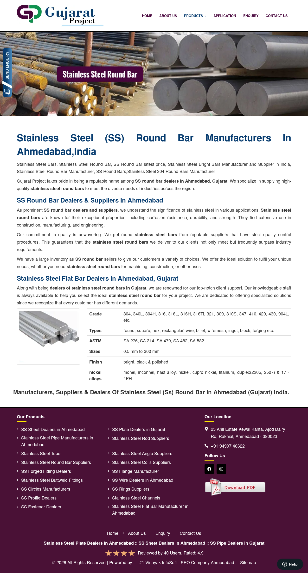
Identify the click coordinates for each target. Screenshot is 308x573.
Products (194, 15)
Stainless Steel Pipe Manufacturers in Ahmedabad (57, 440)
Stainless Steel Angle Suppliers (142, 453)
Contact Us (277, 15)
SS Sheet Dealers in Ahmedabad (53, 429)
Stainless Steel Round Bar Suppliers (56, 462)
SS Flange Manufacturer (135, 471)
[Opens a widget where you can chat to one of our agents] (290, 565)
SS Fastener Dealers (41, 506)
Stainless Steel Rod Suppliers (140, 438)
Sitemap (248, 562)
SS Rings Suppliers (130, 489)
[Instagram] (221, 469)
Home (147, 15)
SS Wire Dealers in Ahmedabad (142, 480)
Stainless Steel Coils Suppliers (141, 462)
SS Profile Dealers (39, 497)
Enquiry (250, 15)
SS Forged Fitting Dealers (46, 471)
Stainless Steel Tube (40, 453)
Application (224, 15)
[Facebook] (209, 469)
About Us (168, 15)
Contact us (190, 533)
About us (137, 533)
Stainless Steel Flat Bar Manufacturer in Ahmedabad (150, 509)
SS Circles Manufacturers (45, 489)
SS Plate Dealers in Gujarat (138, 429)
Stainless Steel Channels (136, 497)
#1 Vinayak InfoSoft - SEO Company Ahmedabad (186, 562)
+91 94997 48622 (228, 446)
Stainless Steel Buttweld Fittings (52, 480)
